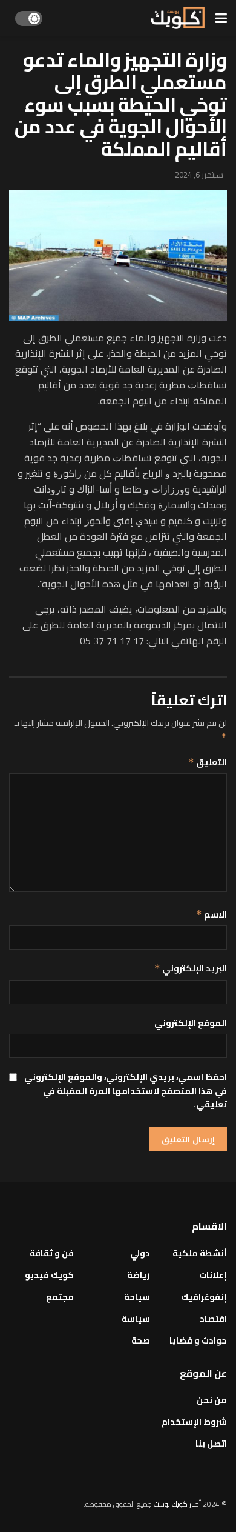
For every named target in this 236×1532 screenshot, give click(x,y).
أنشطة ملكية (199, 1253)
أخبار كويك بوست (178, 1504)
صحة (140, 1340)
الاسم (211, 914)
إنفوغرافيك (204, 1297)
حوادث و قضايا (198, 1340)
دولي (140, 1253)
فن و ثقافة (52, 1253)
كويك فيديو (49, 1275)
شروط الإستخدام (194, 1422)
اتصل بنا (211, 1443)
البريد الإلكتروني (190, 968)
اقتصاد (213, 1319)
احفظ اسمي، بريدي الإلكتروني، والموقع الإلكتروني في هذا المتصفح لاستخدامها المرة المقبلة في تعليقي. (125, 1090)
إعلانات (213, 1275)
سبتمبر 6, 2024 (199, 174)
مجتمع (60, 1297)
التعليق (207, 762)
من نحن (212, 1400)
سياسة (136, 1319)
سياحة (137, 1297)
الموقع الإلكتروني (190, 1023)
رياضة (138, 1275)
